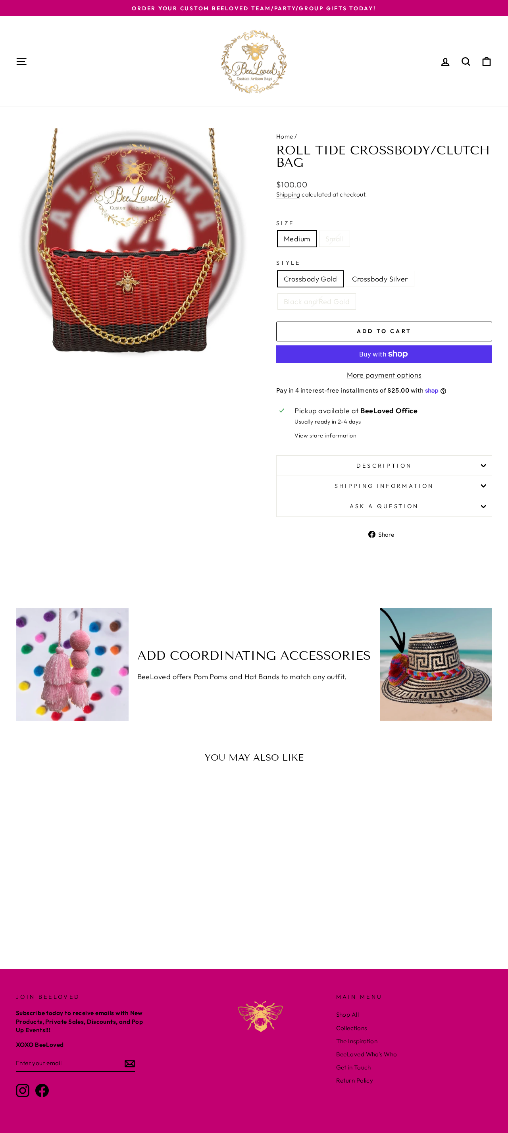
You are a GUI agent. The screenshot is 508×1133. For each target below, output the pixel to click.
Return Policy (354, 1080)
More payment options (384, 375)
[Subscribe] (130, 1063)
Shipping (288, 194)
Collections (351, 1028)
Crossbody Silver (380, 278)
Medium (297, 238)
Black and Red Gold (317, 301)
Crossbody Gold (310, 278)
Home (284, 136)
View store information (325, 435)
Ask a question (384, 506)
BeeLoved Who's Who (366, 1054)
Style (288, 262)
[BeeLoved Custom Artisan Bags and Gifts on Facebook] (42, 1090)
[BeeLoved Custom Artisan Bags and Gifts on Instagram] (22, 1090)
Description (384, 465)
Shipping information (384, 485)
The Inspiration (357, 1041)
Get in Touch (353, 1067)
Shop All (347, 1014)
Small (334, 238)
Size (285, 223)
